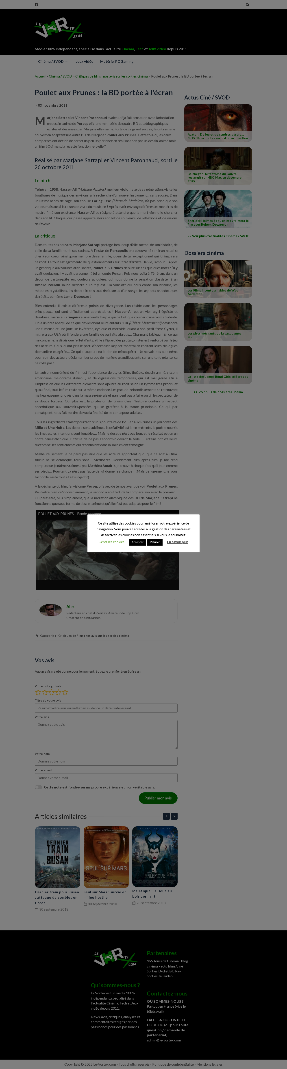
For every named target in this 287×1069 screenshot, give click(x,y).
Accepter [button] (138, 542)
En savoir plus (177, 542)
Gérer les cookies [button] (111, 542)
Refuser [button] (155, 542)
